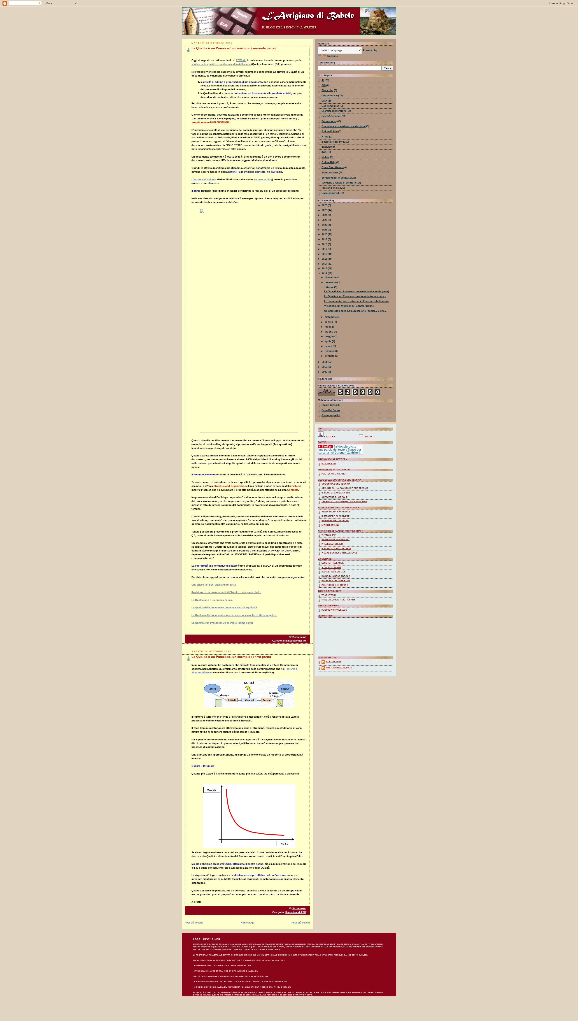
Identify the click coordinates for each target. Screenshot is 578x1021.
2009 (325, 371)
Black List (327, 90)
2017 (325, 249)
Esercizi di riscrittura (334, 110)
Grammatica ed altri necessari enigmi (344, 126)
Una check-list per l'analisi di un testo (213, 584)
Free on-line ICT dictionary (338, 600)
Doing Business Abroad (336, 576)
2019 (325, 239)
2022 (325, 224)
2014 (325, 263)
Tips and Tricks (331, 187)
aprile (328, 341)
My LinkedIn (329, 464)
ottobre (329, 287)
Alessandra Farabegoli (336, 512)
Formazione (329, 121)
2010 (325, 366)
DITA (324, 100)
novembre (331, 282)
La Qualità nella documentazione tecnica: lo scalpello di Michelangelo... (234, 615)
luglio (328, 326)
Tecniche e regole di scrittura (339, 182)
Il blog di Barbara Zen (336, 493)
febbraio (330, 351)
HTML (325, 136)
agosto (329, 322)
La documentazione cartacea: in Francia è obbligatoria (356, 301)
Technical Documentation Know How (344, 501)
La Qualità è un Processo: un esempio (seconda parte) (233, 48)
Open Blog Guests (333, 167)
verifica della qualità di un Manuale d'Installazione (221, 64)
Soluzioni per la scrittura (336, 177)
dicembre (330, 277)
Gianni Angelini (331, 415)
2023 (325, 220)
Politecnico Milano (333, 474)
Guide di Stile (330, 131)
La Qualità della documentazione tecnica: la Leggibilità (224, 607)
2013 (325, 268)
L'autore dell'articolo (203, 179)
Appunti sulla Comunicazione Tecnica (345, 488)
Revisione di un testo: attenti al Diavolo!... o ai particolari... (226, 592)
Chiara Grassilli (331, 405)
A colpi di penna (331, 567)
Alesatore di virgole (334, 497)
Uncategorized (330, 193)
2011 (325, 361)
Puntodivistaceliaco (334, 610)
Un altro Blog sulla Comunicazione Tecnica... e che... (355, 310)
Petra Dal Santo (331, 410)
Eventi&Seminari (331, 116)
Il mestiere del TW (295, 640)
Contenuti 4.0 (330, 95)
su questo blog (263, 179)
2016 (325, 254)
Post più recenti (194, 922)
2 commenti (299, 637)
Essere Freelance (333, 563)
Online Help (329, 162)
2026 (325, 205)
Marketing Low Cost (334, 572)
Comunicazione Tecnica (336, 484)
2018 (325, 244)
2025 (325, 210)
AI (323, 80)
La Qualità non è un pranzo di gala (212, 600)
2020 (325, 234)
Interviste (327, 146)
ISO (324, 152)
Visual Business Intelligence (339, 553)
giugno (329, 331)
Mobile (325, 157)
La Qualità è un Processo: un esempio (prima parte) (222, 622)
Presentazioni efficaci (336, 539)
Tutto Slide (329, 535)
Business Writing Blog (335, 520)
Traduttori (329, 595)
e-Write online (330, 525)
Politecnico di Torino (335, 585)
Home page (247, 922)
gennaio (330, 355)
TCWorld (241, 60)
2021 (325, 229)
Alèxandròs (333, 662)
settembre (331, 317)
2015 (325, 258)
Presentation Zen (332, 544)
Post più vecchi (300, 922)
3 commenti (299, 908)
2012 (325, 273)
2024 (325, 215)
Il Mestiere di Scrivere (336, 516)
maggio (329, 336)
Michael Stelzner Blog (336, 580)
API (324, 85)
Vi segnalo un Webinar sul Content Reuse (349, 306)
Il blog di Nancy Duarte (336, 548)
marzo (329, 346)
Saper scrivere (330, 172)
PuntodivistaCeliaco (339, 668)
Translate (332, 56)
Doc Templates (330, 106)
